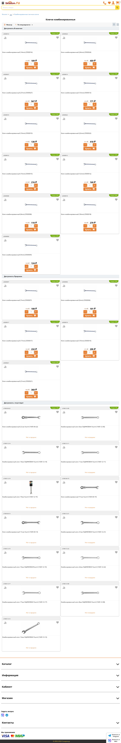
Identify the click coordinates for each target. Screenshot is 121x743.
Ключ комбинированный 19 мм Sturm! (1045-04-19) (79, 497)
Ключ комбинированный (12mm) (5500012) (76, 174)
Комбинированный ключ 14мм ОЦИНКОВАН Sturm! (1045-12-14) (24, 462)
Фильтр (9, 25)
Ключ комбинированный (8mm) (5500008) (17, 214)
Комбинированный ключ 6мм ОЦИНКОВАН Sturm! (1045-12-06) (83, 427)
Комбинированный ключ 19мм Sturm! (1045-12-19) (20, 497)
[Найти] (117, 7)
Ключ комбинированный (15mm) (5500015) (17, 174)
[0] (117, 4)
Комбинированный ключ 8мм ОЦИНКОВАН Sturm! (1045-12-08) (83, 602)
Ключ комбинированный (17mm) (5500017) (17, 341)
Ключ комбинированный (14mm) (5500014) (17, 52)
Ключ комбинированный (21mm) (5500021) (17, 381)
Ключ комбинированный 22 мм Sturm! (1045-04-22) (20, 427)
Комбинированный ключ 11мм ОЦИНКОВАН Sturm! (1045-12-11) (83, 462)
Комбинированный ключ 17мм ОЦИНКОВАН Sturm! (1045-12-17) (24, 602)
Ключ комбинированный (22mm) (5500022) (76, 133)
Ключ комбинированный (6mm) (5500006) (75, 300)
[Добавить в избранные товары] (57, 37)
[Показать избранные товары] (109, 2)
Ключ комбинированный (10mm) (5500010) (17, 133)
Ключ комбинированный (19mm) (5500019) (76, 341)
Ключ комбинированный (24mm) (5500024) (76, 52)
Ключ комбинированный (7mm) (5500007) (17, 300)
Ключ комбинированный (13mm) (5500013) (76, 93)
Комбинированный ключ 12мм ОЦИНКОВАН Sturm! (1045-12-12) (24, 637)
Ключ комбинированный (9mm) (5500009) (17, 255)
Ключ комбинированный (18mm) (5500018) (76, 214)
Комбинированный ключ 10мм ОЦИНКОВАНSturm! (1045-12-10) (24, 567)
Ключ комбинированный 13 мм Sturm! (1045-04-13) (20, 532)
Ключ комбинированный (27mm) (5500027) (17, 93)
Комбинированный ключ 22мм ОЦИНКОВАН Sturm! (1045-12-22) (83, 567)
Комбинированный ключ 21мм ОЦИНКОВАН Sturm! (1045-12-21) (83, 532)
